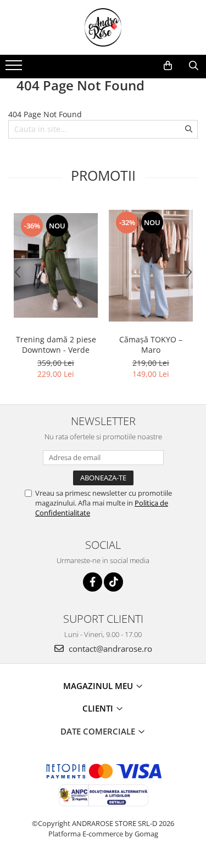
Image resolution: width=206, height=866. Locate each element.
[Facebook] (92, 582)
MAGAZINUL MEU (99, 685)
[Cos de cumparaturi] (168, 66)
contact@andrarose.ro (109, 648)
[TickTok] (113, 582)
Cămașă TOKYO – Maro (150, 344)
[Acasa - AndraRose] (103, 27)
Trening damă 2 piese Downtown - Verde (56, 344)
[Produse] (15, 68)
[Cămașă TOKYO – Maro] (151, 266)
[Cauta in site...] (193, 66)
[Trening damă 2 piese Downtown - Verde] (56, 265)
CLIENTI (98, 708)
